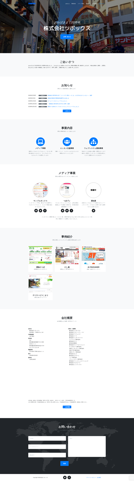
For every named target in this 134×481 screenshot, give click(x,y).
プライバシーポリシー (91, 477)
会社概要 (94, 3)
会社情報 (67, 407)
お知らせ (67, 3)
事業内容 (74, 3)
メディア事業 (81, 3)
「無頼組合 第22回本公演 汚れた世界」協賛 (59, 103)
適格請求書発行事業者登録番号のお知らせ (58, 98)
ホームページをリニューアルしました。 (58, 101)
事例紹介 (88, 3)
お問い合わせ (101, 3)
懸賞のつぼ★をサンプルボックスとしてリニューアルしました (63, 106)
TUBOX (32, 3)
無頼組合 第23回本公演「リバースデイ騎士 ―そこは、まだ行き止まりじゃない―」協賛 (70, 95)
